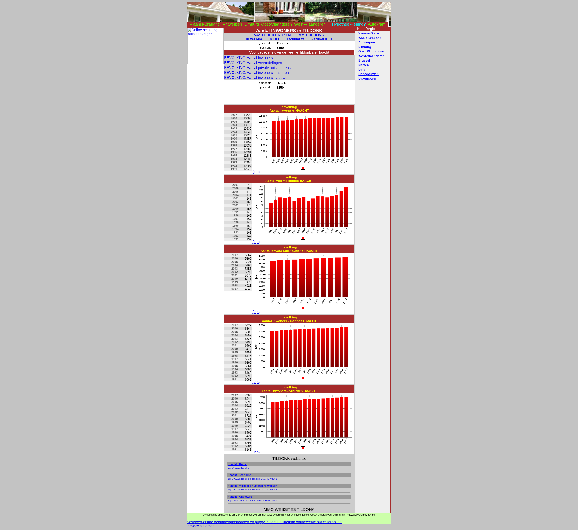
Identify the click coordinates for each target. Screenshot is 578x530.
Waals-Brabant (369, 38)
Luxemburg (367, 78)
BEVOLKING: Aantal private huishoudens (257, 68)
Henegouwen (368, 74)
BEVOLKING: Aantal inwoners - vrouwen (256, 78)
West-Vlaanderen (310, 24)
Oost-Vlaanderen (276, 24)
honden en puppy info (254, 522)
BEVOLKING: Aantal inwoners (248, 58)
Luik (361, 69)
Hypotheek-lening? (349, 24)
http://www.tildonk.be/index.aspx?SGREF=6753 (252, 479)
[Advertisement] (205, 131)
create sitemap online (289, 522)
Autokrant (376, 24)
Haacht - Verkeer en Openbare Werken (252, 485)
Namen (363, 65)
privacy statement (201, 526)
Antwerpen (232, 24)
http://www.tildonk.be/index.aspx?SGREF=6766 (252, 500)
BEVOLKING (254, 39)
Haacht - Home (237, 464)
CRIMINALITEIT (321, 39)
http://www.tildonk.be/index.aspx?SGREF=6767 (252, 489)
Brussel (364, 60)
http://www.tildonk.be (238, 468)
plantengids (227, 522)
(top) (256, 172)
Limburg (251, 24)
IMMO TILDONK (311, 35)
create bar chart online (324, 522)
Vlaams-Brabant (204, 24)
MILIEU (275, 39)
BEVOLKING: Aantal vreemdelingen (253, 63)
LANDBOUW (295, 39)
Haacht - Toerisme (239, 475)
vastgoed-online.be (202, 522)
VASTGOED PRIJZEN (272, 35)
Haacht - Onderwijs (240, 496)
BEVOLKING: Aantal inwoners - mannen (256, 73)
